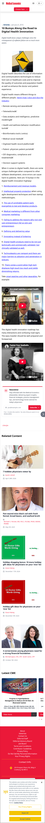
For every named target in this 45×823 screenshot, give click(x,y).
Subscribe (33, 407)
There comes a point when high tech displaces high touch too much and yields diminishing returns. (20, 268)
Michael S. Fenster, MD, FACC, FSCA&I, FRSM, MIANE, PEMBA (22, 523)
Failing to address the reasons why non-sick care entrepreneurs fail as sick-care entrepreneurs (22, 222)
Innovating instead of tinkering (17, 236)
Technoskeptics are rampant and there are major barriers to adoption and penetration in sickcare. (22, 256)
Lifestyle (5, 425)
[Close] (41, 782)
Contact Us (22, 736)
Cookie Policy (18, 803)
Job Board (22, 743)
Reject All (25, 813)
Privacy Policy (22, 751)
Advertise (22, 733)
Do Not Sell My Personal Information (22, 754)
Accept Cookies (25, 819)
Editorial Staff (22, 738)
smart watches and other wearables (21, 276)
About (22, 731)
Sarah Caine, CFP (29, 657)
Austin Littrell (10, 475)
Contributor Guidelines (22, 749)
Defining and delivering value (17, 231)
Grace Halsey (9, 568)
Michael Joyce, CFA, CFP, (13, 657)
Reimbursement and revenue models (20, 186)
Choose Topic (20, 9)
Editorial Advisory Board (22, 741)
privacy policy (8, 414)
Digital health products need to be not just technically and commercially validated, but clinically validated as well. (21, 244)
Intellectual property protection (17, 191)
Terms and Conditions (22, 746)
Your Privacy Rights (22, 756)
